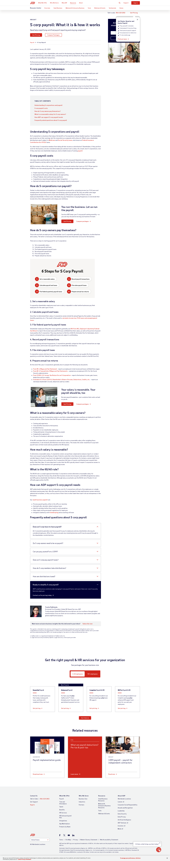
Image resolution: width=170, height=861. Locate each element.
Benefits (62, 810)
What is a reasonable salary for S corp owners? (50, 114)
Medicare (52, 140)
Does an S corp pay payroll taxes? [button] (45, 560)
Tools (89, 8)
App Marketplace (64, 823)
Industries (82, 802)
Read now (111, 774)
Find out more (122, 39)
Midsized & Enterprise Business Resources (104, 805)
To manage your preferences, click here (130, 858)
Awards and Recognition (125, 808)
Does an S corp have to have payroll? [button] (47, 527)
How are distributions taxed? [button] (44, 576)
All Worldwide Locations (37, 844)
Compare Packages (53, 35)
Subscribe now (87, 623)
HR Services (63, 813)
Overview (47, 8)
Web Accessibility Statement (109, 839)
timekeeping (54, 512)
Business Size (83, 799)
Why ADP (64, 3)
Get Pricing (134, 13)
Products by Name (64, 826)
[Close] (167, 858)
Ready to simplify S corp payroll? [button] (46, 585)
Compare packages (82, 221)
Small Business (58, 8)
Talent (61, 807)
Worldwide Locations (124, 799)
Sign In (136, 3)
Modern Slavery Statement (88, 839)
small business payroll (40, 500)
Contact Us (33, 796)
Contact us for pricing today (42, 595)
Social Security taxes (65, 140)
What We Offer (42, 3)
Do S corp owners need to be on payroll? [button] (48, 543)
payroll (80, 151)
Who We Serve (54, 3)
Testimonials (112, 8)
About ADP (121, 796)
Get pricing (36, 708)
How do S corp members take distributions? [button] (49, 568)
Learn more (74, 774)
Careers (120, 802)
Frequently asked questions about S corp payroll (51, 120)
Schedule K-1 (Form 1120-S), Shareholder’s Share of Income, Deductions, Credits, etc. (61, 379)
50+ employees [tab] (93, 674)
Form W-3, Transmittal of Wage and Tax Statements (50, 371)
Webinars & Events (99, 8)
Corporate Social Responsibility (127, 805)
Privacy (75, 839)
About (81, 3)
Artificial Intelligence (124, 820)
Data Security (122, 814)
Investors (121, 826)
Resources (73, 3)
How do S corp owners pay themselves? (48, 111)
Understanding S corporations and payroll (48, 105)
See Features (85, 718)
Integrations (63, 820)
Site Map (68, 839)
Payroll (32, 42)
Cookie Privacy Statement (24, 859)
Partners (81, 805)
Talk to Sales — (39, 799)
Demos (121, 8)
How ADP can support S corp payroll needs (49, 117)
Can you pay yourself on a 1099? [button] (45, 551)
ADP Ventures (122, 823)
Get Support (34, 802)
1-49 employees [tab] (77, 674)
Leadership (121, 811)
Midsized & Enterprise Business (75, 8)
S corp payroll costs (41, 108)
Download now (38, 774)
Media (119, 829)
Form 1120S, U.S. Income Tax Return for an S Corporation (52, 375)
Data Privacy (122, 817)
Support (126, 3)
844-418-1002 (120, 13)
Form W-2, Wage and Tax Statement (45, 369)
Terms (61, 839)
